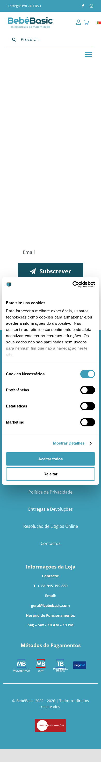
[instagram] (91, 6)
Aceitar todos (50, 459)
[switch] (87, 390)
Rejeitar (50, 474)
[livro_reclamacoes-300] (50, 720)
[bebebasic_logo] (30, 18)
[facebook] (83, 6)
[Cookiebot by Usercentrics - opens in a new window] (72, 284)
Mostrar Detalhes (69, 443)
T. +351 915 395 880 (50, 585)
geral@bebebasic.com (50, 605)
